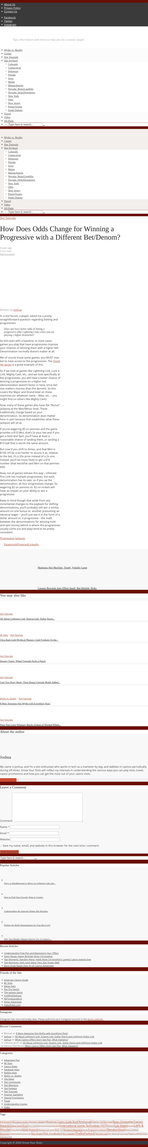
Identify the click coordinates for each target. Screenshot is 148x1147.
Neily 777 (59, 1130)
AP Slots (4, 635)
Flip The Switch (11, 989)
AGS (1, 1122)
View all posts (8, 780)
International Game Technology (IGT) (83, 1125)
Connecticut (14, 67)
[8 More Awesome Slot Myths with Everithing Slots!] (7, 695)
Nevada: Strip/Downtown (21, 92)
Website (5, 839)
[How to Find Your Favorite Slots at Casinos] (11, 894)
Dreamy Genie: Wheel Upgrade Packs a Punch (23, 661)
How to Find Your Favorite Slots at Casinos (23, 897)
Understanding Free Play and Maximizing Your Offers (31, 953)
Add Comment (7, 254)
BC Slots (8, 983)
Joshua (17, 310)
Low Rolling (17, 1130)
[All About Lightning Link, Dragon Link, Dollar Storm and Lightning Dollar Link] (7, 610)
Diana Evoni (16, 1125)
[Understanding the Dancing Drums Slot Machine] (11, 908)
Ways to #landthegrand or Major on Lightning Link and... (29, 883)
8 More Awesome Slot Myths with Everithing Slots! (25, 703)
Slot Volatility (69, 1133)
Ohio (10, 99)
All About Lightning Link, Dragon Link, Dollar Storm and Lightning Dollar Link (54, 1036)
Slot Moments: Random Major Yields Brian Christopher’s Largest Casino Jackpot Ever (47, 959)
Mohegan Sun (44, 1130)
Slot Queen (37, 1133)
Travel (7, 113)
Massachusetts (15, 85)
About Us (9, 4)
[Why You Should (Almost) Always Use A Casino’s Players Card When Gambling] (11, 935)
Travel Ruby (124, 1134)
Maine (11, 81)
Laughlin (130, 1126)
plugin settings (95, 1019)
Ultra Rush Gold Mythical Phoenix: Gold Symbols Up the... (29, 640)
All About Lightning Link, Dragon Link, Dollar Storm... (27, 619)
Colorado (13, 64)
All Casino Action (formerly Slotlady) (29, 1121)
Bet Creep (108, 1122)
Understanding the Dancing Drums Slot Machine (26, 911)
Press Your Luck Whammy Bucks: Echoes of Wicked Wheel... (30, 725)
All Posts (8, 120)
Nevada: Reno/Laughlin (20, 89)
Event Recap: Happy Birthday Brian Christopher (28, 956)
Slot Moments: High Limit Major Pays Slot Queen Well (31, 962)
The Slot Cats (102, 1133)
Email (4, 833)
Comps (7, 53)
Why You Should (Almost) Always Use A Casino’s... (28, 939)
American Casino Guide (16, 979)
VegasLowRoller (136, 1133)
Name (4, 827)
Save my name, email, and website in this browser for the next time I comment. (51, 845)
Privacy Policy (12, 8)
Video (7, 117)
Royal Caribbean (131, 1130)
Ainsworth (8, 1122)
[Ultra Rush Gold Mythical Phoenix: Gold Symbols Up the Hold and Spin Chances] (7, 631)
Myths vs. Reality (13, 50)
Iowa (10, 78)
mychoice (51, 1130)
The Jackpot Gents (13, 992)
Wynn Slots (8, 1137)
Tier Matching (113, 1134)
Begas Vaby (10, 986)
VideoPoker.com (12, 1005)
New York (13, 96)
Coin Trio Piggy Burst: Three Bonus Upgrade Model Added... (30, 682)
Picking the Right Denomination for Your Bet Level (27, 925)
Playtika (85, 1130)
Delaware (13, 71)
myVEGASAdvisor (13, 995)
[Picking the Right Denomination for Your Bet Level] (11, 921)
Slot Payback (11, 60)
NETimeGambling (13, 998)
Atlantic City (97, 1121)
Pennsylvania (15, 106)
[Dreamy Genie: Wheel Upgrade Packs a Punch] (7, 652)
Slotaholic (4, 1133)
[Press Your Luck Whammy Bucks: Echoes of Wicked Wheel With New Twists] (7, 716)
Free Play (32, 1126)
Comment (6, 821)
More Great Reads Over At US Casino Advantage (29, 965)
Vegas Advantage (13, 1001)
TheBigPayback (85, 1133)
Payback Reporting (73, 1129)
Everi (25, 1125)
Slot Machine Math (15, 1134)
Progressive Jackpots (12, 538)
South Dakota (15, 110)
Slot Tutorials (11, 57)
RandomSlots (116, 1129)
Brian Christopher (123, 1121)
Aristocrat (85, 1121)
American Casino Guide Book (62, 1121)
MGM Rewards (30, 1129)
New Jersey (14, 103)
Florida (12, 74)
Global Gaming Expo (43, 1126)
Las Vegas (121, 1125)
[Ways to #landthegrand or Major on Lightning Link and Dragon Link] (11, 880)
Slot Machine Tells (26, 1134)
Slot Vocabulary (53, 1133)
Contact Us (10, 11)
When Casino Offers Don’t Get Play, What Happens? (41, 1039)
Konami (110, 1126)
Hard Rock (55, 1126)
